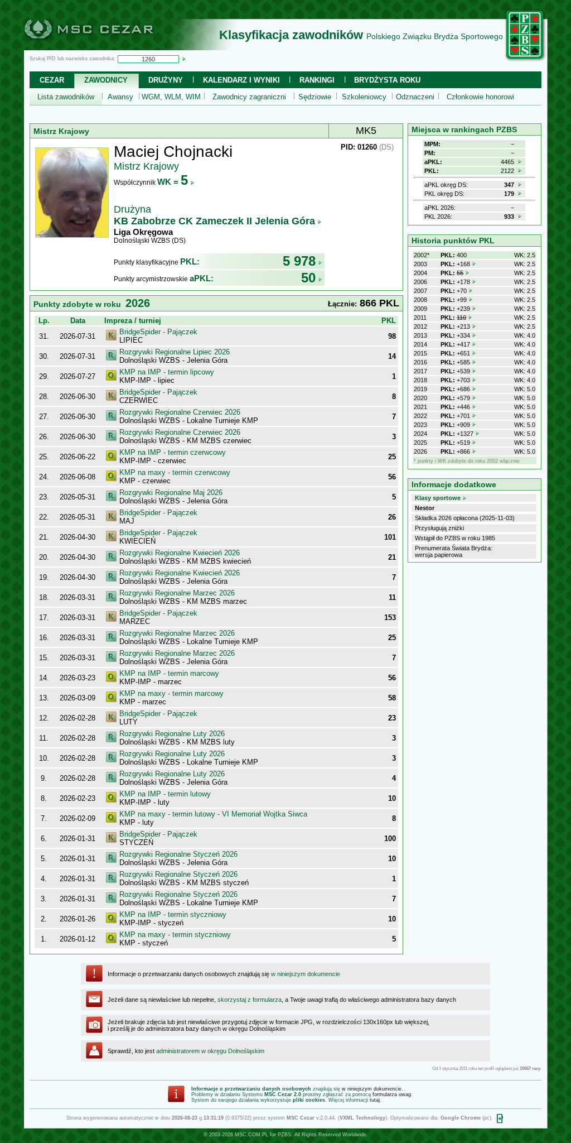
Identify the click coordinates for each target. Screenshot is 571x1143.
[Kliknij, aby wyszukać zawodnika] (184, 58)
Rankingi (317, 80)
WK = (172, 181)
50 (308, 277)
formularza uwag (391, 1094)
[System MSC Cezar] (107, 47)
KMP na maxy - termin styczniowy (175, 934)
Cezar (52, 80)
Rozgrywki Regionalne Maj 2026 (170, 492)
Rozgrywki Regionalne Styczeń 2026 (178, 854)
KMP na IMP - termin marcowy (169, 673)
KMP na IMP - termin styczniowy (172, 914)
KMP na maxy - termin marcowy (171, 693)
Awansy (120, 97)
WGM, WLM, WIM (171, 97)
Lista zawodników (65, 97)
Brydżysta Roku (387, 80)
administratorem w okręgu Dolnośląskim (210, 1051)
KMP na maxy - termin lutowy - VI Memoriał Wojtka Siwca (213, 814)
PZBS (284, 1134)
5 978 (299, 260)
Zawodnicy (106, 80)
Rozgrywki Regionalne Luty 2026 (172, 733)
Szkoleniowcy (364, 97)
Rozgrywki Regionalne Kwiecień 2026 (179, 553)
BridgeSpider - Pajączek (158, 332)
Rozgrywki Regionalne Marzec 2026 (177, 593)
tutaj (375, 1100)
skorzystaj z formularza (249, 999)
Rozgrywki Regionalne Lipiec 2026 (174, 352)
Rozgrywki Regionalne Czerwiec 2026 (179, 412)
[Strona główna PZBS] (525, 59)
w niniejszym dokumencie (305, 974)
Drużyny (165, 80)
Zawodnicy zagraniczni (249, 97)
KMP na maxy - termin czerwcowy (174, 472)
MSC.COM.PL (251, 1134)
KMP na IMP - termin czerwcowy (172, 452)
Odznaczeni (415, 97)
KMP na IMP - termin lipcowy (166, 372)
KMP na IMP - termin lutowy (165, 794)
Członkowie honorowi (480, 97)
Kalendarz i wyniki (241, 80)
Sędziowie (314, 97)
